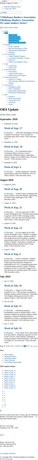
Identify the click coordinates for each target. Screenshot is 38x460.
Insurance (11, 96)
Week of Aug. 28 (13, 189)
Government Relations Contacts (19, 58)
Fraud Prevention (10, 70)
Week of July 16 (13, 328)
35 (21, 346)
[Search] (1, 1)
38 (26, 346)
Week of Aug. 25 (10, 370)
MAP (2, 435)
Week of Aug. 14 (13, 227)
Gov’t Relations (9, 54)
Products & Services (11, 77)
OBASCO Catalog (14, 79)
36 (23, 346)
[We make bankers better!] (9, 27)
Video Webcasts (13, 41)
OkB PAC (11, 60)
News (6, 33)
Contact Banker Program (16, 56)
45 (5, 405)
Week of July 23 (13, 306)
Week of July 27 (9, 378)
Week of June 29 (9, 386)
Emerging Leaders (14, 87)
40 (32, 346)
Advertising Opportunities (17, 43)
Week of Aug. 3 (9, 376)
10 (15, 346)
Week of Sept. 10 (13, 146)
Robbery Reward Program (17, 75)
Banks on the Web (14, 98)
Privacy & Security (6, 459)
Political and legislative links (17, 62)
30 (19, 346)
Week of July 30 (13, 285)
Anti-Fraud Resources (15, 73)
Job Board (11, 102)
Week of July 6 (9, 384)
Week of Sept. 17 (13, 128)
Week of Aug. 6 (12, 254)
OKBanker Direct (14, 37)
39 (28, 346)
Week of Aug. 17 (10, 372)
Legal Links (12, 68)
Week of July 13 (9, 382)
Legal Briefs (12, 66)
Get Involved (8, 85)
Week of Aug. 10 (10, 374)
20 (17, 346)
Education (7, 45)
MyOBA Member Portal (12, 7)
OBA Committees (14, 89)
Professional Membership (16, 93)
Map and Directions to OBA (17, 48)
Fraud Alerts (12, 71)
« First (11, 346)
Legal (6, 64)
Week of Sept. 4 (12, 167)
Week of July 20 (9, 380)
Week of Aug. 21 (13, 207)
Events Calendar (13, 46)
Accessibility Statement (8, 453)
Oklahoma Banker (14, 39)
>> (5, 407)
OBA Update (12, 35)
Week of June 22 (9, 388)
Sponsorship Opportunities (17, 50)
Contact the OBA (10, 9)
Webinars (11, 52)
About (10, 104)
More (6, 95)
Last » (36, 346)
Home (6, 31)
